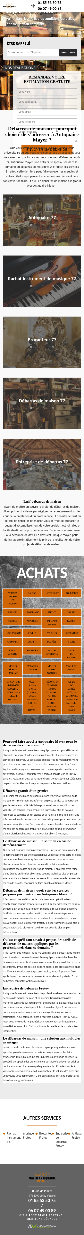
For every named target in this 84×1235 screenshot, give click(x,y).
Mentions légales (42, 1219)
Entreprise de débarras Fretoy (60, 1139)
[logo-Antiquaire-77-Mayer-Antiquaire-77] (9, 6)
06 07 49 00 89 (49, 9)
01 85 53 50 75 (49, 3)
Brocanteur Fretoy (43, 1135)
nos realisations (20, 68)
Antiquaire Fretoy (76, 1135)
